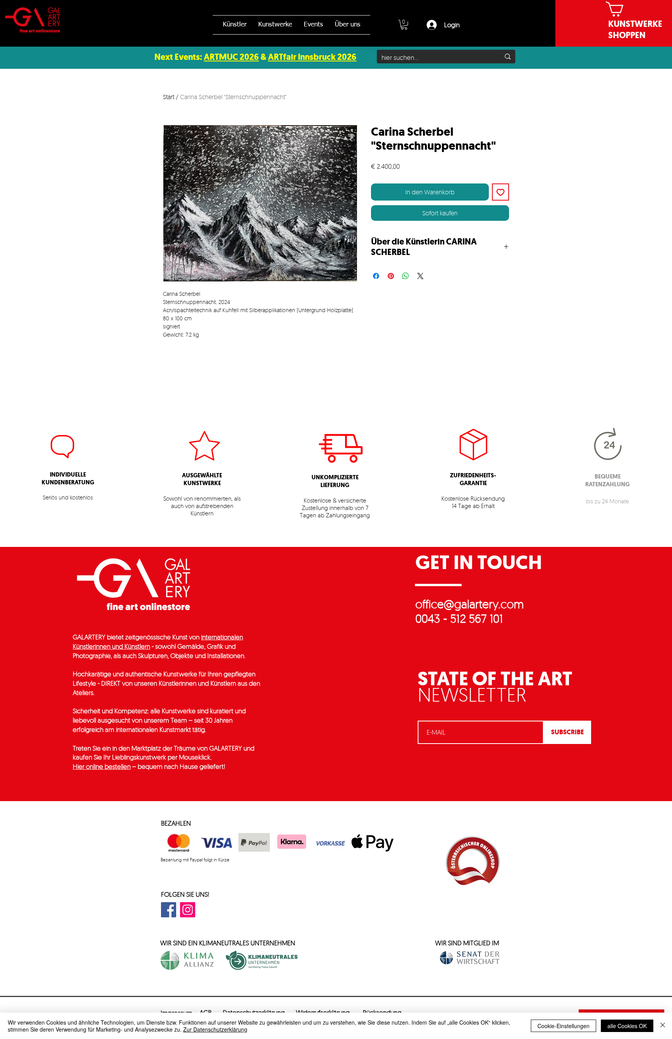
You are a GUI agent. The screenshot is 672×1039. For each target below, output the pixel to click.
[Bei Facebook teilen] (376, 276)
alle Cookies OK (627, 1026)
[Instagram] (187, 909)
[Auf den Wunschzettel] (500, 192)
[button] (404, 25)
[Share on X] (420, 276)
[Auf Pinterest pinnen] (391, 276)
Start (168, 97)
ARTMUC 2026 (231, 57)
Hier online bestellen (102, 766)
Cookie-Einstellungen (563, 1026)
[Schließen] (662, 1026)
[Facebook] (168, 909)
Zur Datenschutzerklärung (215, 1029)
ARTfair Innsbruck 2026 (312, 57)
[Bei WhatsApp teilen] (405, 276)
